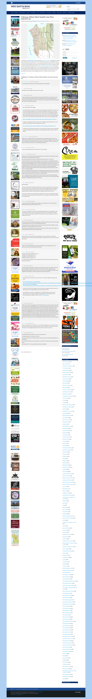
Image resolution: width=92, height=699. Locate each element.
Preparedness (65, 511)
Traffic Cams (59, 12)
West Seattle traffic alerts (67, 645)
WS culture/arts (66, 668)
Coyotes (64, 400)
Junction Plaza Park (66, 475)
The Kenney (65, 555)
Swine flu (64, 553)
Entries (12, 694)
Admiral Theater (66, 370)
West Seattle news (45, 21)
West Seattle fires (66, 597)
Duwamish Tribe (66, 422)
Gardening (65, 441)
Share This (23, 73)
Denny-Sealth (65, 413)
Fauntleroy (65, 432)
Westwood (65, 653)
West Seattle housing (67, 608)
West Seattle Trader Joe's (67, 642)
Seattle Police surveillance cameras (69, 522)
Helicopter (65, 460)
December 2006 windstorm (68, 404)
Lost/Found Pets (43, 12)
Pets (63, 505)
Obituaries (49, 12)
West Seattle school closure (68, 638)
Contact (28, 12)
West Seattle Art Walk (67, 574)
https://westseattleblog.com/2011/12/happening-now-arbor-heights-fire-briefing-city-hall (39, 125)
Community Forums (71, 12)
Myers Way (65, 490)
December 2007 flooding (67, 406)
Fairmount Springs (66, 430)
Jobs (37, 12)
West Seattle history (66, 606)
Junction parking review (67, 473)
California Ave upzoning (67, 389)
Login (63, 49)
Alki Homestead (66, 374)
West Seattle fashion (67, 593)
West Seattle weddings (67, 651)
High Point (65, 462)
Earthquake (65, 424)
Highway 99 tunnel (66, 467)
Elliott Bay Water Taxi (67, 426)
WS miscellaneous (66, 674)
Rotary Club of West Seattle (68, 518)
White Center (65, 658)
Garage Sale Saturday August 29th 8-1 (69, 351)
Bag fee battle (65, 383)
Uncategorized (65, 561)
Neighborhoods (66, 493)
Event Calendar (22, 12)
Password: (64, 54)
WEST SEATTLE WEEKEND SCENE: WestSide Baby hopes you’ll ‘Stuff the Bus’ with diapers (69, 37)
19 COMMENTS (34, 21)
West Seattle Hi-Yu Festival (68, 604)
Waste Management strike (68, 568)
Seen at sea (65, 530)
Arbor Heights (65, 381)
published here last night (46, 60)
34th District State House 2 (68, 366)
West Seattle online (66, 619)
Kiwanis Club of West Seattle (68, 482)
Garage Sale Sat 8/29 (65, 348)
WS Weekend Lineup (67, 676)
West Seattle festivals (67, 595)
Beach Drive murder (67, 385)
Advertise (16, 12)
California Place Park (67, 391)
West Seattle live (66, 614)
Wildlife (64, 660)
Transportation (66, 557)
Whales (64, 655)
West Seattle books (66, 579)
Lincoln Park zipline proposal (68, 484)
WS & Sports (65, 662)
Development (65, 417)
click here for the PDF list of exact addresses (45, 65)
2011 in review (65, 363)
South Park (65, 538)
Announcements (66, 378)
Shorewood (65, 532)
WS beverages (65, 664)
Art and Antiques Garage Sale (67, 354)
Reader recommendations (68, 516)
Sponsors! (54, 12)
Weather (64, 12)
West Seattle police (66, 627)
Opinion (64, 503)
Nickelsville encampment (68, 495)
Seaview (64, 525)
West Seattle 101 (66, 572)
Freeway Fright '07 (66, 437)
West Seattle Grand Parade (68, 602)
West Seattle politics (66, 630)
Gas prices (65, 443)
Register (67, 49)
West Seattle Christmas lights (68, 585)
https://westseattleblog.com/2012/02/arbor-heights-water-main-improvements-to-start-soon (40, 119)
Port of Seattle (65, 509)
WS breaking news (66, 666)
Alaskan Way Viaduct (67, 372)
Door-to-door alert (66, 419)
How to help (65, 471)
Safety (39, 21)
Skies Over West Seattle (67, 534)
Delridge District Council (67, 411)
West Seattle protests (67, 632)
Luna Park (65, 486)
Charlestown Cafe (66, 394)
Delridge (64, 409)
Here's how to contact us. (38, 691)
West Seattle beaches (67, 576)
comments (16, 694)
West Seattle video (66, 647)
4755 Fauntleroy (66, 368)
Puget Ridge (65, 513)
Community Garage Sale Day (68, 396)
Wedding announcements (68, 570)
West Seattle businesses (67, 583)
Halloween (65, 456)
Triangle (64, 559)
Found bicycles (66, 434)
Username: (64, 51)
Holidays (64, 469)
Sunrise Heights (66, 548)
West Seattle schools (67, 640)
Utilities (64, 564)
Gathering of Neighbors (67, 447)
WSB (23, 105)
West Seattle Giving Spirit (67, 599)
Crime (64, 402)
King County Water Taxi (67, 480)
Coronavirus (65, 398)
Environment (65, 428)
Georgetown (65, 454)
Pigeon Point (65, 507)
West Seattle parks (66, 623)
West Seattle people (66, 625)
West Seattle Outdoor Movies (68, 621)
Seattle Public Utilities (32, 60)
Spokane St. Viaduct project (68, 546)
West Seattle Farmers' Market (68, 591)
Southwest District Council (68, 541)
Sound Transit (65, 536)
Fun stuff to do (66, 439)
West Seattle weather (67, 649)
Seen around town (66, 528)
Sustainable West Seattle (67, 551)
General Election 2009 (67, 450)
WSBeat (64, 678)
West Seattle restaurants (67, 636)
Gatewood (65, 445)
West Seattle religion (67, 634)
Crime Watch (33, 12)
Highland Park (66, 465)
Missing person (66, 488)
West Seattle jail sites (67, 610)
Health (64, 458)
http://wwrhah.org (45, 294)
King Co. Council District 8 (68, 477)
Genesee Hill (65, 452)
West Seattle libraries (67, 612)
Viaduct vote (65, 566)
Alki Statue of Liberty (67, 376)
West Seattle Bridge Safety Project (69, 581)
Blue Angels (65, 387)
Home (12, 12)
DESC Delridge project (67, 415)
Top (21, 694)
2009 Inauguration (66, 361)
